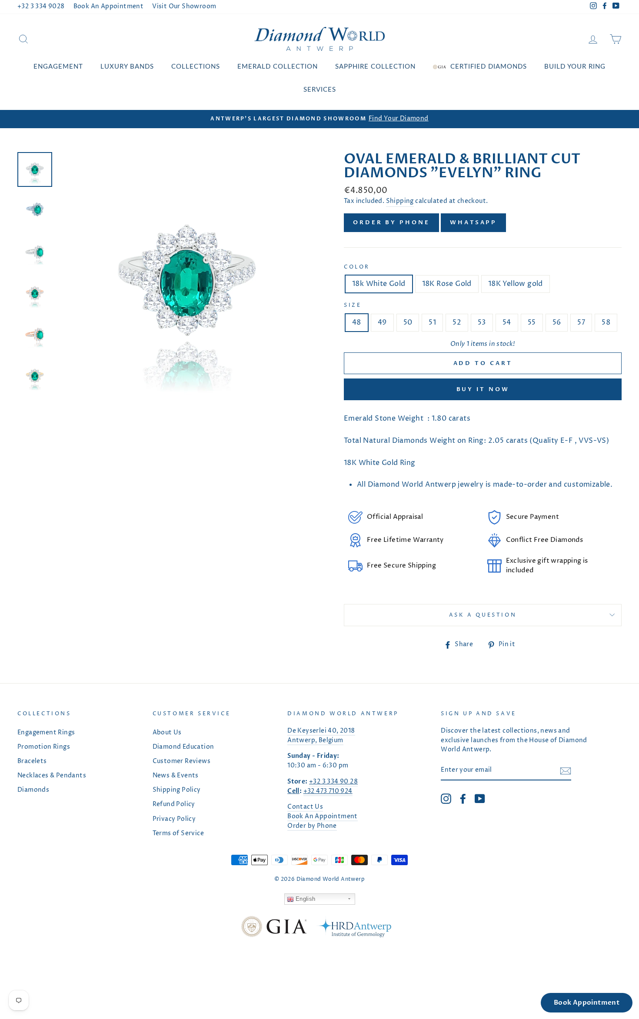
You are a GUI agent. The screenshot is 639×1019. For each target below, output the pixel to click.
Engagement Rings (46, 733)
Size (352, 305)
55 (532, 322)
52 (457, 322)
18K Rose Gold (447, 284)
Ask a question (482, 615)
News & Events (176, 776)
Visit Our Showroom (184, 6)
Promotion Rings (43, 747)
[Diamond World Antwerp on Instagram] (446, 798)
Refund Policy (174, 804)
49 (382, 322)
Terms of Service (178, 833)
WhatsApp (473, 222)
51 (432, 322)
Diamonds (33, 790)
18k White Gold (379, 284)
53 (482, 322)
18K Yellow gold (515, 284)
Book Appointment (586, 1002)
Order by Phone (391, 222)
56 (556, 322)
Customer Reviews (181, 761)
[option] (319, 119)
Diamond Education (183, 747)
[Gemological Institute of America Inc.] (274, 928)
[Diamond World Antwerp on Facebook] (463, 798)
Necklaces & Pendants (51, 776)
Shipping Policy (177, 790)
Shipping (400, 201)
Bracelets (32, 761)
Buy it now (482, 389)
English (305, 899)
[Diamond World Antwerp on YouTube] (480, 798)
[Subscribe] (565, 771)
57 (581, 322)
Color (357, 267)
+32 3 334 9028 (41, 6)
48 (356, 322)
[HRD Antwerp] (353, 928)
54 (507, 322)
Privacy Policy (174, 819)
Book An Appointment (108, 6)
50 (408, 322)
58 (606, 322)
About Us (167, 733)
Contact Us (305, 807)
